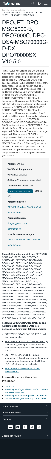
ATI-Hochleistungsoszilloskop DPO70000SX (26, 398)
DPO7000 (9, 386)
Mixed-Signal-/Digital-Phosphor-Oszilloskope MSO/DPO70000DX (26, 391)
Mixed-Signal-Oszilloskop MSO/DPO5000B (26, 395)
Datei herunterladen (20, 191)
